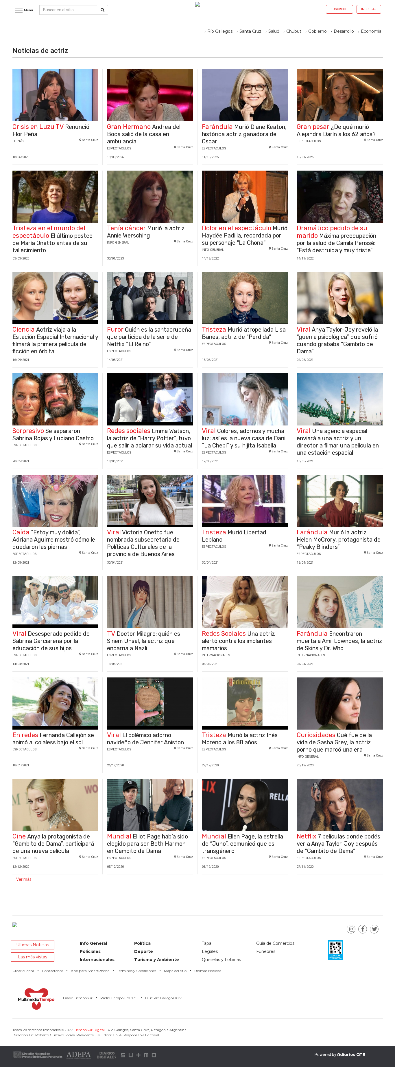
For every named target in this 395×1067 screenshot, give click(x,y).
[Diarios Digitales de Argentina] (107, 1054)
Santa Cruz (250, 31)
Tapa (206, 943)
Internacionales (97, 959)
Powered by (340, 1054)
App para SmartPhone (90, 971)
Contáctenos (52, 971)
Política (142, 943)
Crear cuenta (23, 971)
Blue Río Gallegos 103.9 (164, 998)
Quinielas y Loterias (221, 959)
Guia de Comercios (275, 943)
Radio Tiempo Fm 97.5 (118, 998)
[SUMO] (139, 1054)
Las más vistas (32, 957)
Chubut (293, 31)
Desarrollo (344, 31)
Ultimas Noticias (32, 944)
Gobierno (317, 31)
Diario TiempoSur (78, 998)
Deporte (143, 951)
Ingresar (368, 9)
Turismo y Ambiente (156, 959)
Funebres (265, 951)
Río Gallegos (219, 31)
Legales (210, 951)
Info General (93, 943)
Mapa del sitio (175, 971)
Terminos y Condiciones (136, 971)
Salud (273, 31)
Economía (371, 31)
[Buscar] (102, 10)
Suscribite (339, 9)
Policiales (90, 951)
